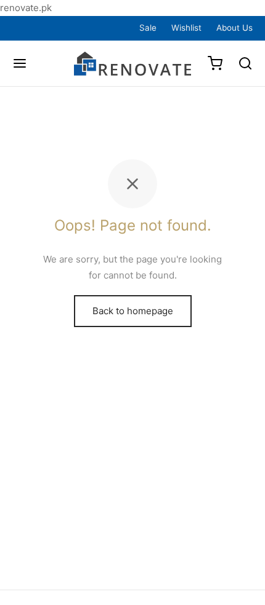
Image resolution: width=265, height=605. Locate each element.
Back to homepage (132, 311)
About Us (234, 28)
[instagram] (52, 28)
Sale (148, 28)
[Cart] (215, 63)
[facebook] (23, 28)
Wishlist (186, 28)
